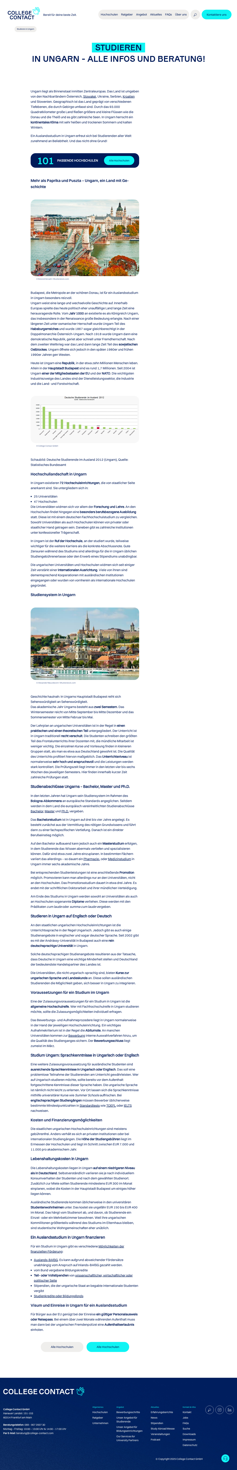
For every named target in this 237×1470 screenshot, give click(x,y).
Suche (186, 1428)
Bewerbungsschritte (128, 1412)
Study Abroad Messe (163, 1428)
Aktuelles (156, 14)
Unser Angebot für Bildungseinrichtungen (129, 1428)
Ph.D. (65, 811)
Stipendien (157, 1423)
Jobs (185, 1417)
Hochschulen (100, 1412)
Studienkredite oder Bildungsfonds (58, 1296)
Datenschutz (190, 1445)
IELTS (128, 1105)
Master (50, 811)
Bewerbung (76, 1035)
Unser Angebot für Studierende (126, 1419)
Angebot (141, 14)
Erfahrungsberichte (162, 1412)
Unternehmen (100, 1423)
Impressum (189, 1439)
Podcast (155, 1439)
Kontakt (187, 1412)
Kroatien (129, 96)
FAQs (168, 14)
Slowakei (89, 96)
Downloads (189, 1434)
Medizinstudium (119, 859)
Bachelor (37, 811)
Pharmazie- (92, 859)
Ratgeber (97, 1417)
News (154, 1417)
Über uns (181, 14)
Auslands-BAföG (46, 1260)
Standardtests (90, 1105)
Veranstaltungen (160, 1434)
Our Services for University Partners (127, 1438)
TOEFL (111, 1105)
